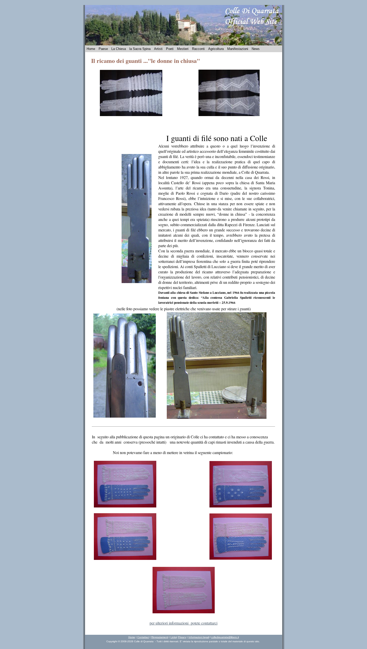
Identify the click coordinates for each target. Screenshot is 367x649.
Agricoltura (216, 49)
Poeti (170, 49)
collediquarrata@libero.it (225, 637)
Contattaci (143, 637)
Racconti (198, 49)
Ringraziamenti (159, 637)
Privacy (182, 637)
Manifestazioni (237, 49)
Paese (103, 49)
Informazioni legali (198, 637)
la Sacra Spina (140, 49)
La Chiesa (118, 49)
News (256, 49)
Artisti (158, 49)
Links (174, 637)
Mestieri (182, 49)
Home (91, 49)
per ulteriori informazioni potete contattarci (183, 623)
